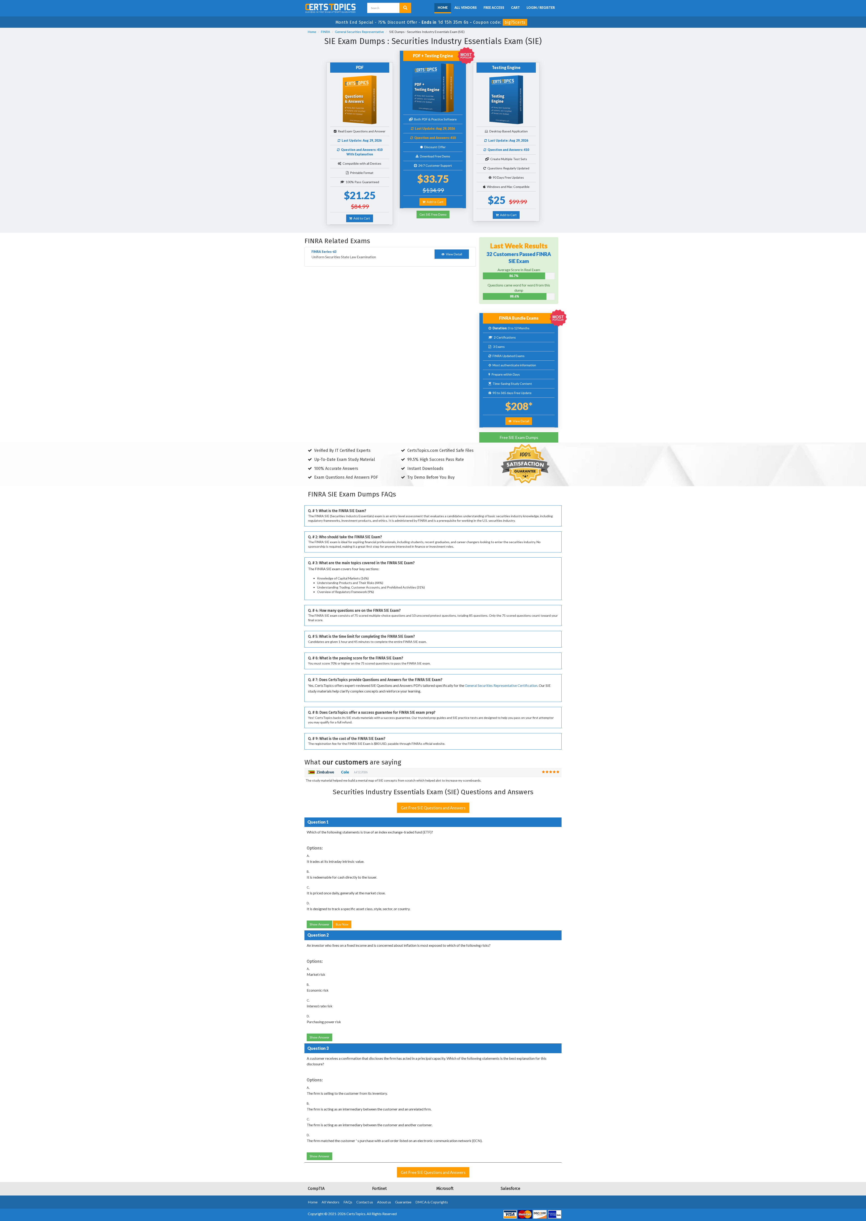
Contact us (364, 1202)
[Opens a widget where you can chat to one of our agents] (835, 1195)
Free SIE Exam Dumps (519, 437)
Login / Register (541, 7)
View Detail (520, 421)
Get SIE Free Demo (433, 214)
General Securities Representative (359, 32)
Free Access (494, 7)
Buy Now (342, 924)
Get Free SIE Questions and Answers (433, 807)
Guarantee (403, 1202)
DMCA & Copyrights (431, 1202)
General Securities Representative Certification (501, 685)
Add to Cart (361, 218)
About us (384, 1202)
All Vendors (465, 7)
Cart (515, 7)
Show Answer (319, 924)
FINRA (325, 32)
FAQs (347, 1202)
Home (443, 7)
